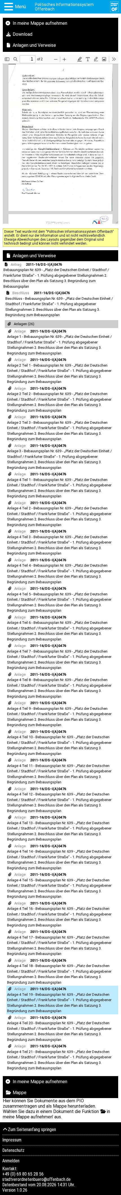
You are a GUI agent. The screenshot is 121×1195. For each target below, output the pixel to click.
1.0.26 (22, 1190)
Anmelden (10, 1160)
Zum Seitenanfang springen (32, 1129)
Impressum (11, 1140)
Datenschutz (13, 1150)
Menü (20, 6)
